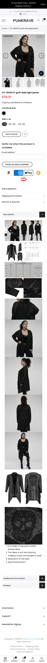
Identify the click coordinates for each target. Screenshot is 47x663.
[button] (23, 196)
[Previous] (5, 55)
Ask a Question (9, 188)
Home (4, 28)
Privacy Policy (34, 649)
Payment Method (25, 652)
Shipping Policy (32, 646)
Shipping (6, 102)
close (5, 4)
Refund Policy (17, 646)
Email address (9, 152)
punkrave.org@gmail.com (26, 11)
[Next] (41, 55)
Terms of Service (17, 649)
